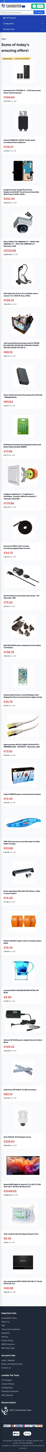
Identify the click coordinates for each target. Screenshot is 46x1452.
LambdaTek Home (9, 1318)
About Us (5, 1322)
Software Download (9, 1391)
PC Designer (6, 1380)
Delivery (4, 1337)
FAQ (3, 1325)
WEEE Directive (8, 1344)
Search (40, 12)
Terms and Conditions (10, 1329)
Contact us (6, 1368)
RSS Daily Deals (8, 1348)
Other (3, 39)
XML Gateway (7, 1395)
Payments (5, 1333)
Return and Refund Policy (12, 1364)
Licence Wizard (7, 1384)
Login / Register (8, 1360)
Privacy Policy (7, 1340)
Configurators (7, 1388)
